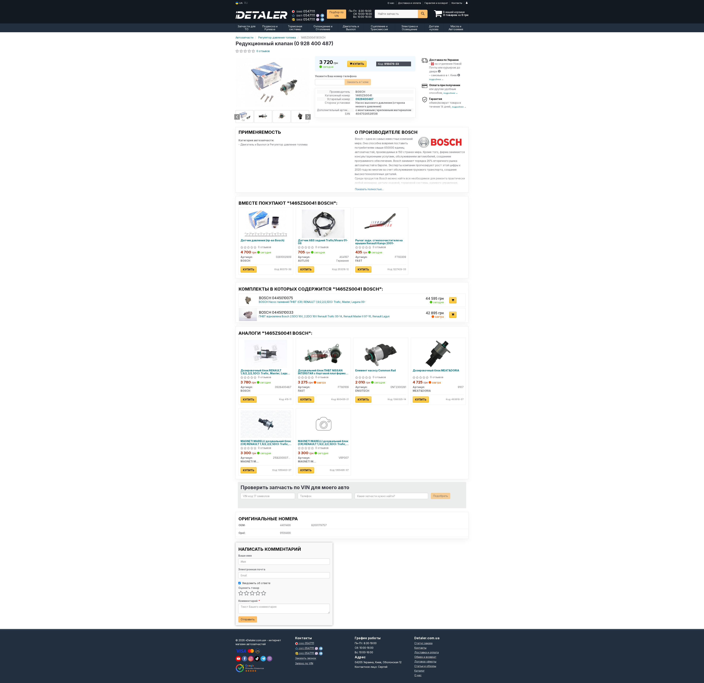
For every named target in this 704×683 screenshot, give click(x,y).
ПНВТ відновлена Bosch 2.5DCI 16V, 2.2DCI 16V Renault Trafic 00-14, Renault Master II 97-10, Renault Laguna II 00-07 (330, 316)
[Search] (423, 14)
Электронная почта (251, 569)
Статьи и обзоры (425, 666)
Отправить (248, 619)
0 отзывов (263, 51)
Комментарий (249, 600)
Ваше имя (245, 555)
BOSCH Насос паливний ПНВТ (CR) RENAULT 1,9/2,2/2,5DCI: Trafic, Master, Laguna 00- (312, 301)
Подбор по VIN (336, 14)
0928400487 (364, 99)
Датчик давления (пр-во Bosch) (262, 240)
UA (241, 2)
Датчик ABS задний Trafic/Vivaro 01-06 (323, 242)
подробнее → (436, 79)
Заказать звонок (305, 658)
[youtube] (238, 658)
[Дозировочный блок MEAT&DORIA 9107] (438, 353)
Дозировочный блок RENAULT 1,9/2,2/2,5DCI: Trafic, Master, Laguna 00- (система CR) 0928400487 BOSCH (266, 372)
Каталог (419, 670)
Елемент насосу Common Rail (375, 370)
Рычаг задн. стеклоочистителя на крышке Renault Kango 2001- (379, 242)
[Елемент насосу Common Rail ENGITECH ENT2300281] (381, 353)
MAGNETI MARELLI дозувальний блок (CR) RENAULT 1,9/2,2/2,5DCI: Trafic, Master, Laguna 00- (266, 442)
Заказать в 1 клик (357, 82)
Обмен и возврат (425, 656)
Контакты (457, 2)
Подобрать (440, 495)
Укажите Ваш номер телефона (336, 76)
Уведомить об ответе (256, 583)
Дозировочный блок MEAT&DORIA (436, 370)
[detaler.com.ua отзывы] (250, 668)
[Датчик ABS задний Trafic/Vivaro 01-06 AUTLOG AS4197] (323, 223)
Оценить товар (248, 587)
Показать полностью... (369, 189)
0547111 (305, 11)
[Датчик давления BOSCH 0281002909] (266, 223)
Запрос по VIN (304, 663)
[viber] (244, 658)
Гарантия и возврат (436, 2)
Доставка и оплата (409, 2)
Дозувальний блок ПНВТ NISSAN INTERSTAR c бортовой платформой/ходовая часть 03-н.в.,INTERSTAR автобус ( (323, 372)
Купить (358, 63)
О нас (391, 2)
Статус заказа (423, 643)
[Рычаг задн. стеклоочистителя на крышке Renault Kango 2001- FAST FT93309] (381, 223)
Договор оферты (425, 661)
